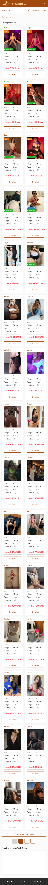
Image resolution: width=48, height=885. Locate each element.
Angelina (30, 243)
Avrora (29, 135)
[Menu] (44, 3)
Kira (30, 81)
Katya (6, 135)
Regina (6, 780)
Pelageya (30, 404)
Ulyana (29, 350)
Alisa (7, 81)
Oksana (6, 458)
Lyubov (29, 565)
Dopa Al (29, 726)
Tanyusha (30, 189)
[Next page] (32, 841)
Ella (6, 28)
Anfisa (6, 511)
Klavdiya (7, 619)
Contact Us (36, 881)
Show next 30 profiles (25, 834)
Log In (23, 881)
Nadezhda (7, 350)
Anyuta (29, 619)
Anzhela (6, 296)
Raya (28, 511)
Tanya (29, 28)
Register (10, 881)
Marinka (6, 565)
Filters (4, 11)
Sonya (6, 189)
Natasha (30, 780)
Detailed (12, 74)
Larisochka (30, 296)
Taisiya (6, 404)
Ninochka (30, 458)
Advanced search (38, 10)
